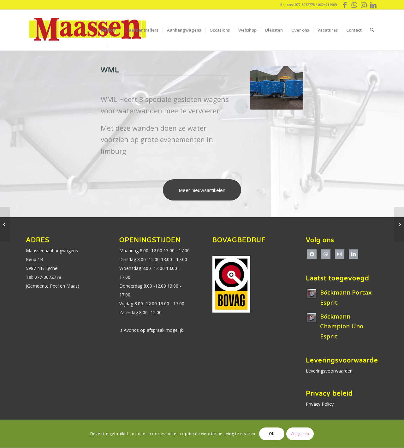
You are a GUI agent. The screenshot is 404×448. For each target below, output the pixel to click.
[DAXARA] (399, 224)
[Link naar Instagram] (363, 4)
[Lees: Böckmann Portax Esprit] (311, 293)
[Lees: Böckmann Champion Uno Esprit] (311, 317)
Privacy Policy (320, 404)
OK (272, 434)
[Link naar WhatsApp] (354, 4)
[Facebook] (312, 253)
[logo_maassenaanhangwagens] (87, 30)
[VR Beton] (5, 224)
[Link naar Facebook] (344, 4)
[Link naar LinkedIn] (373, 4)
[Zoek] (372, 30)
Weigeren (300, 434)
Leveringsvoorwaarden (329, 371)
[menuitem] (109, 30)
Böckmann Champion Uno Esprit (341, 326)
